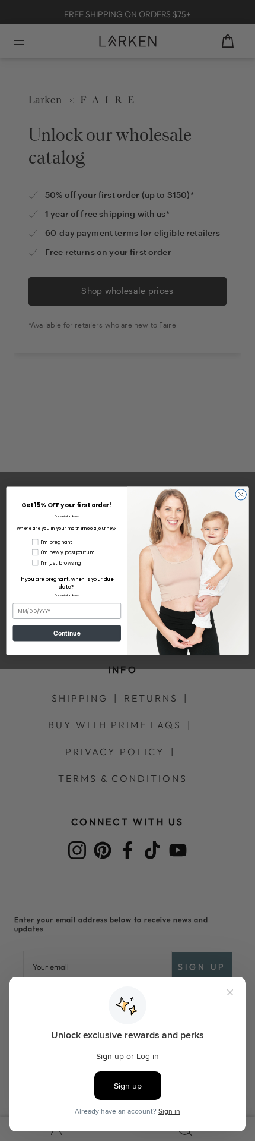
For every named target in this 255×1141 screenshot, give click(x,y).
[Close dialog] (240, 494)
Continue (66, 632)
